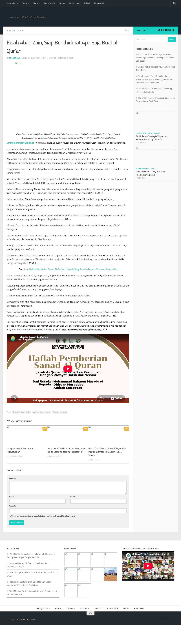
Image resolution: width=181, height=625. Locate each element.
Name (12, 496)
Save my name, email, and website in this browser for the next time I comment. (43, 516)
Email (73, 496)
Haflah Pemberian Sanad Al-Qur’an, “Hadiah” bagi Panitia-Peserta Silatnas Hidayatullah (73, 269)
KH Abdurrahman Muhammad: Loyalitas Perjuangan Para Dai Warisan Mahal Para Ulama (154, 79)
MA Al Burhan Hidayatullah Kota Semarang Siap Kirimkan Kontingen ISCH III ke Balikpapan (155, 57)
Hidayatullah (10, 3)
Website (12, 506)
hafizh (28, 412)
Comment (13, 478)
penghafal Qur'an (38, 412)
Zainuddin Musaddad (60, 412)
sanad (48, 412)
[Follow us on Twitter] (159, 30)
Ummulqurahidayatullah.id (20, 142)
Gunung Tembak (15, 30)
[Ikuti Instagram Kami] (169, 30)
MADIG (87, 3)
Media (35, 3)
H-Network (99, 3)
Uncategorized (153, 133)
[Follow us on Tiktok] (173, 30)
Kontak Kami (75, 3)
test (144, 133)
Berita (24, 3)
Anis (140, 67)
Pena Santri (49, 3)
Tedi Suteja (143, 88)
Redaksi (61, 3)
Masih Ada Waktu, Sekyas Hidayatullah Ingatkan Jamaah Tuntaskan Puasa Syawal (107, 451)
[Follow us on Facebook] (162, 30)
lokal (138, 133)
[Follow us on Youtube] (166, 30)
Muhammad (14, 58)
